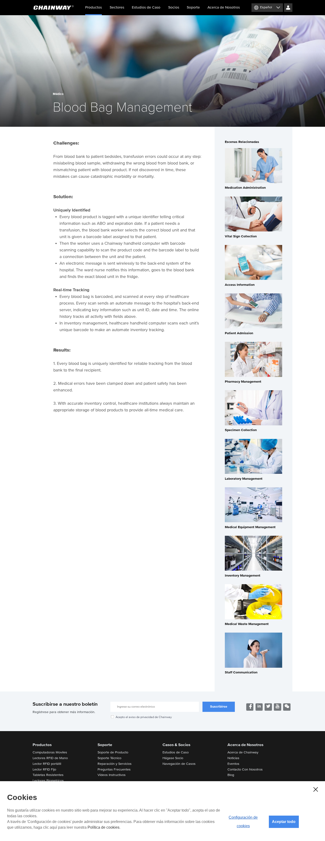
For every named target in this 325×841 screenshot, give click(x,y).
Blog (230, 775)
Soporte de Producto (113, 752)
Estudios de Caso (146, 7)
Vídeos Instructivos (112, 775)
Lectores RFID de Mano (50, 758)
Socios (173, 7)
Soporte (193, 7)
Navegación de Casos (179, 764)
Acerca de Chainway (242, 752)
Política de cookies (103, 827)
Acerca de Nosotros (223, 7)
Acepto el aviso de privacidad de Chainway (144, 717)
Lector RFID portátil (47, 764)
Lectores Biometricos (48, 780)
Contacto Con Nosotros (245, 769)
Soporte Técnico (109, 758)
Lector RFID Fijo (44, 769)
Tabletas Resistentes (48, 775)
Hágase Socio (172, 758)
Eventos (233, 764)
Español (266, 7)
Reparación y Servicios (115, 764)
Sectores (117, 7)
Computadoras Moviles (50, 752)
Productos (93, 7)
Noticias (233, 758)
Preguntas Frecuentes (114, 769)
